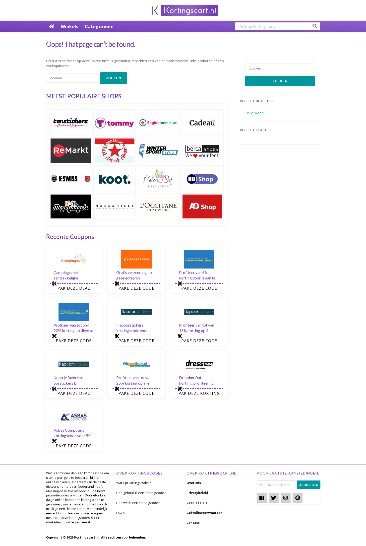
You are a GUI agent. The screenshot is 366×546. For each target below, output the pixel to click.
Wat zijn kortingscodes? (133, 483)
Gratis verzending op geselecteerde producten (134, 278)
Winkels (69, 26)
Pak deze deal (74, 288)
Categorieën (99, 26)
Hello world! (254, 113)
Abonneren (308, 484)
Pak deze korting (199, 393)
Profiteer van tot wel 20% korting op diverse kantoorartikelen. (73, 330)
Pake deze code (136, 288)
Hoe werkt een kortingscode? (138, 503)
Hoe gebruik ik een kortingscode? (141, 493)
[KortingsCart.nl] (183, 9)
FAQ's (120, 513)
